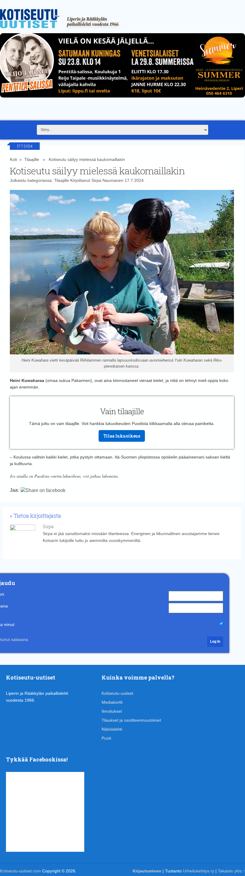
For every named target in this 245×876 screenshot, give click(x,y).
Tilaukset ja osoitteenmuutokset (131, 720)
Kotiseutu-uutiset (117, 693)
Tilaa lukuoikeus (121, 436)
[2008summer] (122, 99)
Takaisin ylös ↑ (231, 871)
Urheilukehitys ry (198, 871)
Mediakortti (112, 702)
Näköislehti (112, 729)
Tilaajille (31, 159)
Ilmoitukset (112, 711)
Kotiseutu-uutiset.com (20, 871)
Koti (13, 159)
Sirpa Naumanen (107, 180)
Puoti (106, 738)
